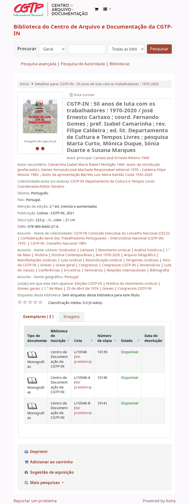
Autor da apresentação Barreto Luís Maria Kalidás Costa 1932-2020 (97, 174)
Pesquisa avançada (38, 64)
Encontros (72, 270)
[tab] (38, 317)
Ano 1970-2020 (108, 255)
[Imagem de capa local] (40, 115)
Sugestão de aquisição (51, 472)
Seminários (94, 270)
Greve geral (66, 265)
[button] (96, 9)
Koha (170, 501)
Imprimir (38, 452)
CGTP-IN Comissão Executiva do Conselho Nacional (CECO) (122, 233)
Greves (46, 265)
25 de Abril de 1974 (82, 288)
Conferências (49, 270)
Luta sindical (72, 260)
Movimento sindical (114, 250)
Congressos (89, 265)
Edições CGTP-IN (88, 283)
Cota (78, 340)
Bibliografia (159, 270)
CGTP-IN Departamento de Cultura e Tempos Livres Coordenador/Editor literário (86, 184)
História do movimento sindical (131, 283)
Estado (127, 340)
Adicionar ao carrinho (51, 462)
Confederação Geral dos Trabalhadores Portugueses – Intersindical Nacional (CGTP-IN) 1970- (90, 241)
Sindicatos (68, 250)
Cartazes (87, 250)
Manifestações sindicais (37, 260)
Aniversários (150, 265)
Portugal (71, 277)
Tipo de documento (37, 338)
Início (24, 84)
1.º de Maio (53, 288)
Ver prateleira (82, 359)
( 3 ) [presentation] (38, 317)
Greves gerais (28, 288)
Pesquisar (159, 49)
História (41, 255)
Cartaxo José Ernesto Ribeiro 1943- (122, 158)
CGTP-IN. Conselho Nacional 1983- (59, 243)
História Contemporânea (72, 255)
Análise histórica (148, 250)
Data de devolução (153, 338)
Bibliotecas (120, 64)
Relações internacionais (127, 270)
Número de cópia (104, 338)
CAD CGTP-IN (51, 9)
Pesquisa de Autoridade (83, 64)
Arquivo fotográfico (140, 255)
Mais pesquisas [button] (45, 483)
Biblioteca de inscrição (59, 336)
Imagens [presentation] (71, 317)
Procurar (26, 49)
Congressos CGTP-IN (119, 265)
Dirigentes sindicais (143, 260)
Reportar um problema (35, 501)
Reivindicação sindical (104, 260)
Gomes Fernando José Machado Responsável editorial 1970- (90, 169)
